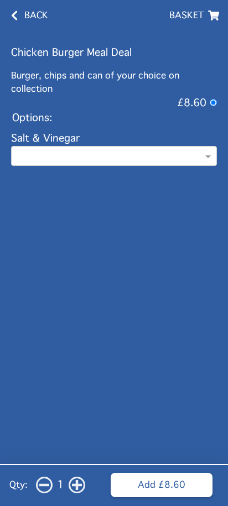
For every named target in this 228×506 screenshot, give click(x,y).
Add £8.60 (161, 484)
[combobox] (114, 156)
